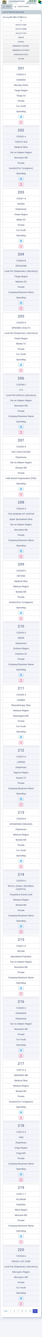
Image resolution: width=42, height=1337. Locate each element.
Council (21, 42)
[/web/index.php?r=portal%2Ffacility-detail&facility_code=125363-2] (21, 117)
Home (8, 6)
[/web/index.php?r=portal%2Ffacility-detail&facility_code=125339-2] (21, 675)
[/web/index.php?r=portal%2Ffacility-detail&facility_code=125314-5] (21, 1174)
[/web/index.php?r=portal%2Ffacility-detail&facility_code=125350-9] (21, 489)
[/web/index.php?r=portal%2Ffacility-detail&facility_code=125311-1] (21, 1236)
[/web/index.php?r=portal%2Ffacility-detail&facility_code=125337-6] (21, 799)
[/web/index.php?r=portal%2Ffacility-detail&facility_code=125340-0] (21, 613)
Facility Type (21, 33)
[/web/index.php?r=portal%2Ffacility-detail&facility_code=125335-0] (21, 926)
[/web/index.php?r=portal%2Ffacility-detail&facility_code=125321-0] (21, 988)
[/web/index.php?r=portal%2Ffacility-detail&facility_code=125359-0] (21, 365)
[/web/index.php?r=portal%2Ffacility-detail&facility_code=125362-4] (21, 179)
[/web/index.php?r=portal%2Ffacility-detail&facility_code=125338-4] (21, 737)
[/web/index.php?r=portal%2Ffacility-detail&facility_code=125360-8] (21, 303)
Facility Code (21, 25)
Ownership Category (20, 46)
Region (21, 37)
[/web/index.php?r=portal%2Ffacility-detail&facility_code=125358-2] (21, 427)
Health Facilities (23, 6)
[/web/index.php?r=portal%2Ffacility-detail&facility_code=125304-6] (21, 1298)
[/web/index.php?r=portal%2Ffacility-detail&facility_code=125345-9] (21, 551)
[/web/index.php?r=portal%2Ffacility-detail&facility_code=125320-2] (21, 1050)
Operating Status (21, 54)
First (5, 1311)
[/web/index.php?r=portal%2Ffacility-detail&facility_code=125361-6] (21, 241)
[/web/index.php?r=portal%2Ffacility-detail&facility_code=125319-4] (21, 1112)
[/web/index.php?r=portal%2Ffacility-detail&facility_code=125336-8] (21, 861)
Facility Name (21, 29)
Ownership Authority (21, 50)
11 (35, 1311)
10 (30, 1311)
